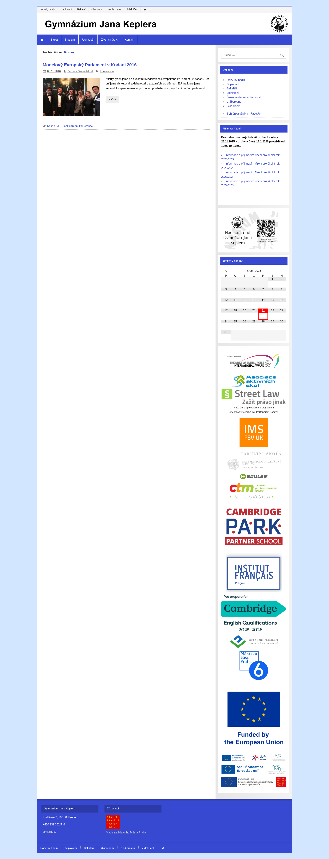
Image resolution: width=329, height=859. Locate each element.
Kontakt (129, 39)
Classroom (97, 9)
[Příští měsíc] (281, 270)
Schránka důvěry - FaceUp (243, 113)
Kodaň (51, 126)
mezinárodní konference (78, 126)
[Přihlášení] (145, 9)
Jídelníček (132, 9)
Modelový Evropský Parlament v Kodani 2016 (90, 64)
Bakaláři (81, 9)
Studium (70, 39)
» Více (113, 99)
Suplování (66, 9)
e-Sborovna (115, 9)
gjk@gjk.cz (50, 831)
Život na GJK (109, 39)
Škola (54, 39)
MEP (59, 126)
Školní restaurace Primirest (244, 97)
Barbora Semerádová (80, 71)
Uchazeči (88, 39)
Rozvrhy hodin (47, 9)
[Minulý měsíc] (226, 270)
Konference (107, 71)
